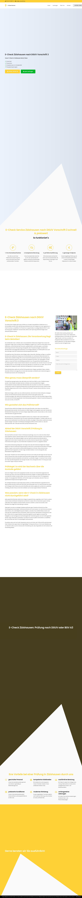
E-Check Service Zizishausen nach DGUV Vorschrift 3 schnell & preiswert (41, 231)
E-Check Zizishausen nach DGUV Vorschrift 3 (27, 54)
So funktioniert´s (41, 237)
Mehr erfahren (72, 896)
